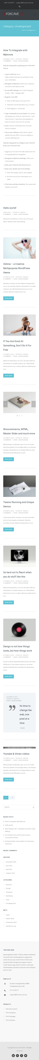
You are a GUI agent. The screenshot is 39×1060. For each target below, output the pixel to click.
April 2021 (9, 869)
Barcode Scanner (11, 1009)
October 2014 (10, 873)
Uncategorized (30, 30)
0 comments (7, 61)
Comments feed (11, 922)
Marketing (9, 896)
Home (23, 30)
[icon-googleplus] (18, 1055)
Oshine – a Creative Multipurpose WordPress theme (16, 268)
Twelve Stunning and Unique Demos (18, 504)
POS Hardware (11, 1013)
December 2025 (11, 862)
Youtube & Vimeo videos (16, 753)
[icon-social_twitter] (25, 1055)
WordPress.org (11, 926)
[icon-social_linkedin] (14, 1055)
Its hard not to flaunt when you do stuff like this (17, 574)
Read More (8, 298)
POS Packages (10, 1016)
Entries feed (10, 919)
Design (8, 888)
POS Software (10, 1020)
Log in (8, 915)
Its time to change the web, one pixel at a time (26, 714)
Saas (7, 900)
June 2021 (9, 866)
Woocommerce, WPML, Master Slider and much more (19, 431)
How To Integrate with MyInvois (15, 52)
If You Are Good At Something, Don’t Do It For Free (17, 345)
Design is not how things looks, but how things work (17, 648)
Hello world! (9, 208)
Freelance (9, 892)
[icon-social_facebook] (22, 1055)
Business (9, 885)
